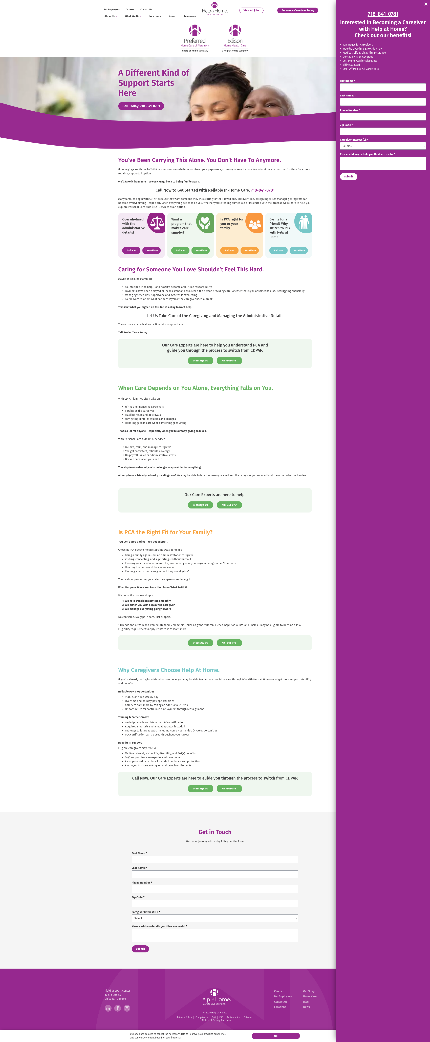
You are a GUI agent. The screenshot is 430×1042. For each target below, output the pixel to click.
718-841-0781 (263, 190)
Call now (133, 250)
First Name (347, 81)
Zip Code (346, 125)
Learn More (151, 250)
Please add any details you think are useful (367, 154)
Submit (348, 176)
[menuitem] (112, 9)
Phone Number (350, 110)
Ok (275, 1035)
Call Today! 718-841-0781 (143, 106)
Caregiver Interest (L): (354, 139)
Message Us (200, 360)
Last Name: (348, 95)
